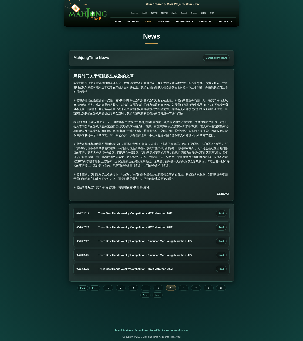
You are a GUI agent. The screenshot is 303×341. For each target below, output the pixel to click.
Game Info (164, 21)
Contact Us (225, 21)
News (148, 21)
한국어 (212, 13)
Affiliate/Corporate (179, 330)
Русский (194, 13)
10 (221, 288)
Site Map (166, 330)
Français (184, 13)
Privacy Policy (141, 330)
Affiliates (205, 21)
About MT (133, 21)
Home (118, 21)
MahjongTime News (216, 57)
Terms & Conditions (124, 330)
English (144, 13)
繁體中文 (164, 13)
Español (174, 13)
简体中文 (154, 13)
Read (221, 213)
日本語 (203, 13)
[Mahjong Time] (86, 13)
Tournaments (184, 21)
